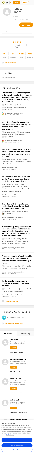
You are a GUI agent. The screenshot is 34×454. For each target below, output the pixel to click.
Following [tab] (25, 333)
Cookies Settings (17, 449)
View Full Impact (10, 63)
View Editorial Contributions (14, 323)
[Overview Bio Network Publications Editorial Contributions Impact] (17, 31)
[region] (17, 437)
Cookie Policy (10, 435)
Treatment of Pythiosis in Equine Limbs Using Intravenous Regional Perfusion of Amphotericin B (16, 178)
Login (16, 2)
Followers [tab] (8, 333)
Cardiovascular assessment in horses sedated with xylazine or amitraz (15, 283)
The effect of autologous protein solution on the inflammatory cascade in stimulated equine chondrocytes (16, 125)
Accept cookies (17, 439)
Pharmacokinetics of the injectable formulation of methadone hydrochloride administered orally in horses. (17, 259)
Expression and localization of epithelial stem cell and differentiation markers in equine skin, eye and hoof (16, 152)
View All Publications (11, 301)
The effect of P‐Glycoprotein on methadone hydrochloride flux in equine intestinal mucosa (16, 206)
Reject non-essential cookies (17, 445)
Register (25, 2)
